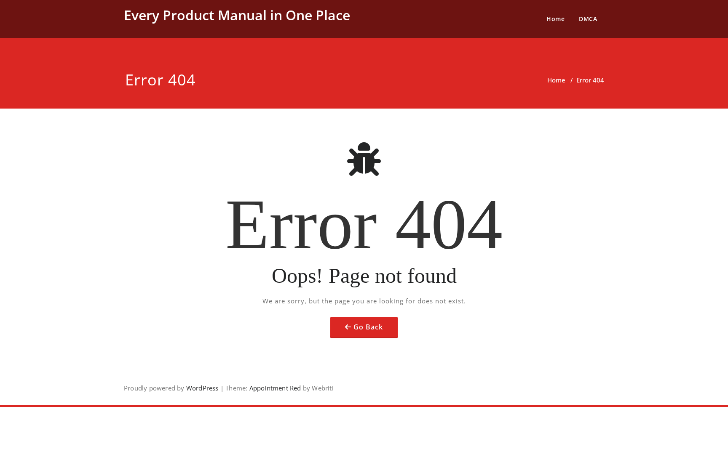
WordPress (202, 388)
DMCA (588, 19)
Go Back (368, 327)
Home (555, 19)
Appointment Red (274, 388)
